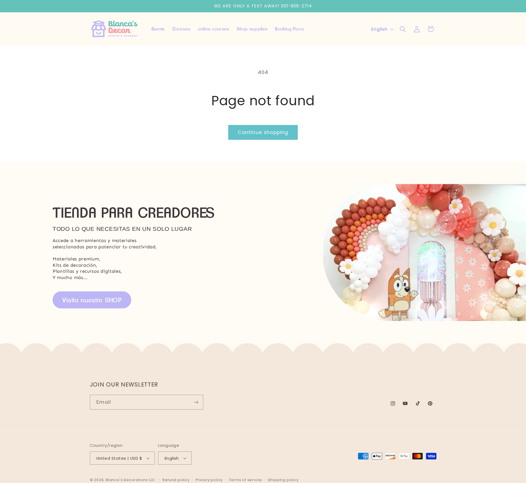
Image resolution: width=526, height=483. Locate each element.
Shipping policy (283, 480)
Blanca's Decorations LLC (130, 480)
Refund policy (175, 480)
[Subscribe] (196, 402)
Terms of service (245, 480)
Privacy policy (209, 480)
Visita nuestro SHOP (92, 300)
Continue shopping (263, 132)
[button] (403, 29)
